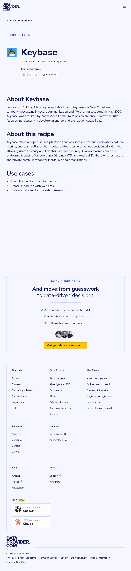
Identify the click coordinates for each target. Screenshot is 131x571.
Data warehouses (58, 402)
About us (16, 434)
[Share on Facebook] (36, 74)
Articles (16, 475)
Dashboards (55, 390)
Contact (16, 446)
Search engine (57, 378)
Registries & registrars (99, 396)
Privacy (10, 557)
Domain (16, 378)
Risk (14, 408)
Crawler (16, 451)
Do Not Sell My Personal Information (90, 557)
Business (16, 384)
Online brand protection (99, 384)
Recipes (53, 414)
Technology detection (23, 390)
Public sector (94, 402)
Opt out (64, 557)
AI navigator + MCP (59, 384)
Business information (98, 390)
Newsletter (18, 487)
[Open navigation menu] (124, 7)
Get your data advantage (63, 345)
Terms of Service (48, 557)
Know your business (60, 408)
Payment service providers (101, 408)
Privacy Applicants (26, 557)
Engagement (18, 402)
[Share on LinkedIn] (23, 74)
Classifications (19, 396)
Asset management (97, 378)
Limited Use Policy (17, 562)
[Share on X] (29, 74)
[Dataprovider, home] (11, 7)
